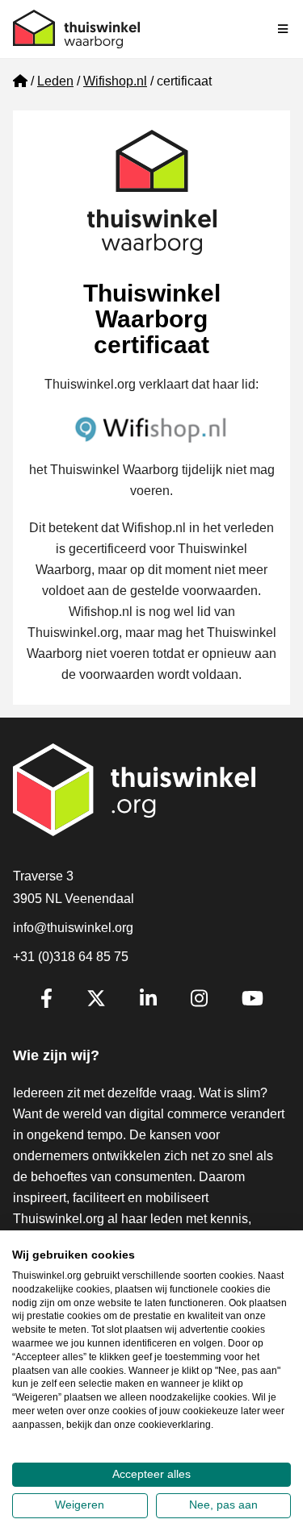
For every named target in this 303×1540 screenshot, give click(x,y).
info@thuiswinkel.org (73, 927)
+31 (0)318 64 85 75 (70, 957)
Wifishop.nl (115, 81)
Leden (55, 81)
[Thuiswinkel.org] (76, 29)
